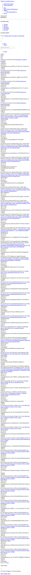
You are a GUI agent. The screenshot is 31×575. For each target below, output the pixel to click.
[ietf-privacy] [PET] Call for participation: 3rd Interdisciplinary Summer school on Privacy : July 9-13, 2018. (14, 117)
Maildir (5, 573)
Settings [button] (5, 10)
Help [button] (5, 8)
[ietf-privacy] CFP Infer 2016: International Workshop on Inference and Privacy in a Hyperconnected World (15, 340)
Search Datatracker (8, 5)
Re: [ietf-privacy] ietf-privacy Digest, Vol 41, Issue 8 (15, 406)
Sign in (5, 13)
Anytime (6, 24)
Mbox (2, 573)
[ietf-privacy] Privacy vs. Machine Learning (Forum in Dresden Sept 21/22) (14, 394)
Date (5, 43)
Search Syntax (7, 9)
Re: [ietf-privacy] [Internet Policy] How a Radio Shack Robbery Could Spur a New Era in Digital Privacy (15, 190)
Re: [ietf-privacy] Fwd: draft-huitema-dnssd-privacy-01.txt (15, 282)
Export (5, 51)
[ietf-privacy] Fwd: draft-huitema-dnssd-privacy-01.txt (15, 271)
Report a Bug (8, 35)
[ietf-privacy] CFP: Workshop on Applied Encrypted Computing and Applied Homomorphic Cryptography (15, 259)
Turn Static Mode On (12, 12)
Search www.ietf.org (8, 3)
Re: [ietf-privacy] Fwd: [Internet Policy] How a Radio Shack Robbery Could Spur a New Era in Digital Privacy (15, 146)
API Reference (14, 9)
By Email (14, 35)
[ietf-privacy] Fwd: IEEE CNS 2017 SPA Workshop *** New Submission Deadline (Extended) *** (15, 230)
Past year (6, 30)
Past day (6, 25)
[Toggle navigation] (14, 1)
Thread (5, 45)
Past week (6, 27)
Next (7, 562)
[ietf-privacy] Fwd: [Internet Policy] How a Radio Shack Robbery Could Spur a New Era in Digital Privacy (15, 131)
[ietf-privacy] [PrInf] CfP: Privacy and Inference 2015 (14, 381)
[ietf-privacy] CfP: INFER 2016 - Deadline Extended (14, 327)
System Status (21, 35)
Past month (6, 28)
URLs (9, 573)
